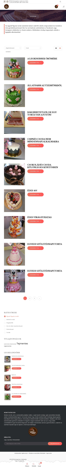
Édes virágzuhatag (39, 217)
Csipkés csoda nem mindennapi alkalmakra (43, 140)
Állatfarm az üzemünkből (44, 85)
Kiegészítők (9, 323)
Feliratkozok (54, 443)
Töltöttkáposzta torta (18, 365)
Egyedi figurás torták (12, 316)
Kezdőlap (33, 16)
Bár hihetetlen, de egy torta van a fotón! (42, 113)
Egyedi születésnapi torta (44, 244)
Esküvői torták (10, 319)
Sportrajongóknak (17, 384)
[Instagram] (7, 1)
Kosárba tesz (16, 359)
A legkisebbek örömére (42, 58)
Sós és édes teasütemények (14, 326)
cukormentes (7, 344)
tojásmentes (7, 346)
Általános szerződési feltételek (37, 453)
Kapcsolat (49, 453)
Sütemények (10, 329)
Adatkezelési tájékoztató (21, 453)
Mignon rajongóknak (18, 356)
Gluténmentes (13, 344)
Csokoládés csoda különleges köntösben (42, 166)
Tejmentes (22, 343)
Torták (8, 332)
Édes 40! (32, 190)
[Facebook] (4, 1)
